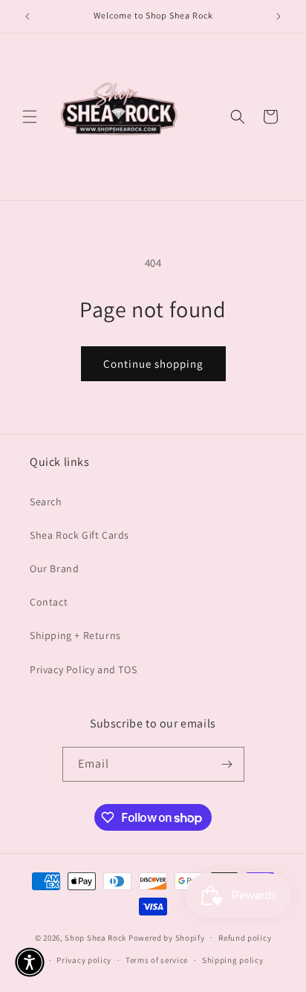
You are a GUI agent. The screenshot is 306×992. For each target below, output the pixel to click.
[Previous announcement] (27, 16)
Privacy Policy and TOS (83, 669)
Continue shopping (153, 364)
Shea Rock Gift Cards (79, 535)
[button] (29, 116)
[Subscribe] (227, 764)
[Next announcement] (278, 16)
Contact (49, 602)
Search (46, 501)
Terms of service (157, 960)
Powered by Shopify (166, 937)
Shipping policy (233, 960)
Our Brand (54, 568)
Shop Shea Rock (95, 937)
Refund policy (244, 938)
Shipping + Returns (75, 635)
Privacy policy (83, 960)
